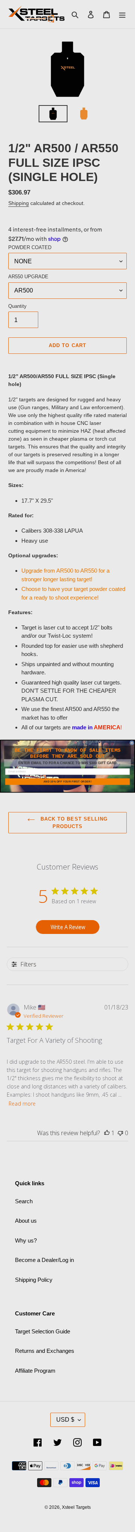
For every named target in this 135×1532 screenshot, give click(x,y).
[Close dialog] (132, 742)
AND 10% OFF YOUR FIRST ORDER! (68, 781)
